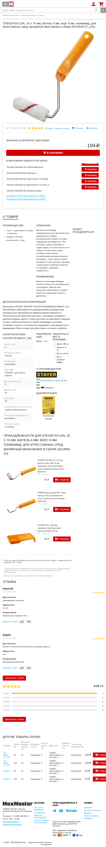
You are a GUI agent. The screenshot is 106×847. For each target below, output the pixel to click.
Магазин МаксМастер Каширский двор (24, 191)
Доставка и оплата (92, 810)
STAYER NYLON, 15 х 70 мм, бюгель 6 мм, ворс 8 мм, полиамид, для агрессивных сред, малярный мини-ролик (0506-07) (50, 466)
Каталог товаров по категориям (41, 821)
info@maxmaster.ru (11, 822)
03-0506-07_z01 (6, 755)
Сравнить (93, 128)
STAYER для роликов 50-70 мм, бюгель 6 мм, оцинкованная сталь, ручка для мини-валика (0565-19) (52, 497)
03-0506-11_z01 (6, 763)
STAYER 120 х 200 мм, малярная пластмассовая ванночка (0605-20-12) (49, 528)
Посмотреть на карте (12, 824)
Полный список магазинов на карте (25, 196)
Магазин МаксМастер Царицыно (21, 173)
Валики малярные (11, 15)
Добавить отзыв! (10, 621)
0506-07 (7, 771)
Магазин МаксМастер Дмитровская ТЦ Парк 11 (28, 185)
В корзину (63, 479)
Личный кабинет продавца (91, 817)
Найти (103, 10)
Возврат (87, 813)
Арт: (8, 128)
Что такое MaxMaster (39, 808)
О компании (39, 812)
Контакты (88, 807)
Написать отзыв (61, 128)
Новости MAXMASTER (40, 816)
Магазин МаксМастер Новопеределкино (25, 167)
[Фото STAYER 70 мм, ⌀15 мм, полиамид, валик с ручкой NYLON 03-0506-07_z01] (53, 76)
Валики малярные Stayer (32, 15)
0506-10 (7, 779)
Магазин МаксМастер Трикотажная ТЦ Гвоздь (27, 179)
